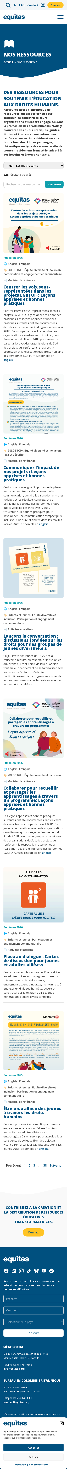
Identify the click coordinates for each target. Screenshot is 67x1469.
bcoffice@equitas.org (16, 1402)
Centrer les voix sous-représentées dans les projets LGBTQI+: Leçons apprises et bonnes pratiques (29, 295)
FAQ (22, 5)
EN (14, 5)
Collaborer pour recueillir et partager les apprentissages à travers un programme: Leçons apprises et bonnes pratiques (30, 798)
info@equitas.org (14, 1368)
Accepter (33, 1447)
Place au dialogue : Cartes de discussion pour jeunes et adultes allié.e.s (31, 960)
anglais (43, 524)
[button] (62, 1423)
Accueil (8, 62)
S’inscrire (33, 1333)
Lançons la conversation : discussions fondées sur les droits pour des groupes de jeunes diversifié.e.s (33, 642)
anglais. (8, 360)
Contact (32, 5)
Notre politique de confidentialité (31, 1464)
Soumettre (54, 184)
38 (45, 1165)
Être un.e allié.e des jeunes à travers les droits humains (32, 1112)
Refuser (33, 1457)
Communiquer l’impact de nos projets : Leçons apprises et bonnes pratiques (31, 474)
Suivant (55, 1165)
